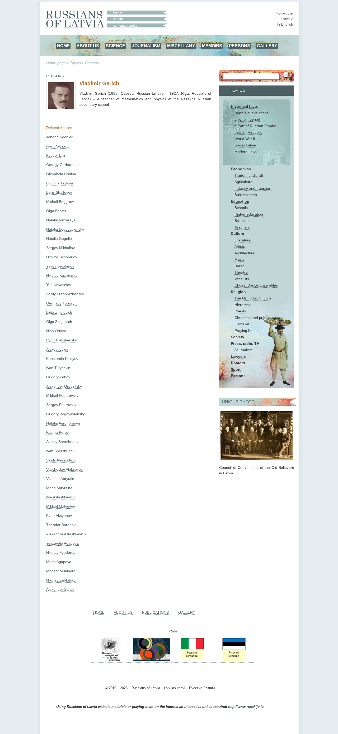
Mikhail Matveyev (60, 506)
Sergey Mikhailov (60, 248)
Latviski (287, 19)
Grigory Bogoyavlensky (65, 414)
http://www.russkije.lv (246, 707)
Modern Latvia (246, 152)
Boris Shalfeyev (59, 192)
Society (237, 337)
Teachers (242, 227)
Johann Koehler (59, 137)
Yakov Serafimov (60, 266)
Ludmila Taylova (59, 183)
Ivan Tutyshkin (58, 368)
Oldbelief (241, 324)
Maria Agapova (58, 562)
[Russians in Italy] (191, 660)
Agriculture (243, 182)
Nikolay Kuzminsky (61, 275)
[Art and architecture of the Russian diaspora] (151, 660)
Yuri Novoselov (58, 285)
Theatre (241, 272)
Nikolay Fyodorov (60, 552)
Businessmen (245, 195)
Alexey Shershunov (62, 442)
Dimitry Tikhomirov (61, 257)
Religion (238, 292)
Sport (236, 369)
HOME (63, 45)
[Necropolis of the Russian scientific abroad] (111, 660)
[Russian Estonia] (233, 660)
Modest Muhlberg (61, 571)
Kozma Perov (57, 432)
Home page (56, 63)
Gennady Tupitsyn (61, 303)
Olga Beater (56, 211)
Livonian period (247, 119)
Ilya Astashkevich (60, 497)
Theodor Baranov (61, 525)
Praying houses (247, 330)
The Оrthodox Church (252, 298)
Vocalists (241, 279)
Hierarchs (242, 305)
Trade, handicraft (248, 175)
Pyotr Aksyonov (59, 515)
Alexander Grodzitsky (64, 386)
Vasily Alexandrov (60, 460)
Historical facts (244, 106)
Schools (241, 208)
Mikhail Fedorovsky (62, 395)
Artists (239, 246)
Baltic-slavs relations (251, 113)
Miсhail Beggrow (60, 201)
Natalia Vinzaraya (61, 220)
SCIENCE (115, 45)
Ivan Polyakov (57, 146)
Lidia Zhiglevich (59, 312)
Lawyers (238, 356)
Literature (242, 240)
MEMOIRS (212, 45)
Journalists (243, 350)
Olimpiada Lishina (61, 174)
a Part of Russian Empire (255, 126)
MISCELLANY (181, 45)
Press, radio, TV (245, 343)
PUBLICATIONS (155, 612)
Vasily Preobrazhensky (65, 294)
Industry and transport (252, 188)
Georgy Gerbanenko (63, 165)
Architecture (244, 253)
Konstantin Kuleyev (62, 358)
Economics (241, 169)
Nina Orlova (56, 331)
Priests (240, 311)
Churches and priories (252, 318)
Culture (237, 233)
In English (285, 24)
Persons (92, 63)
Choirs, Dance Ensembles (256, 285)
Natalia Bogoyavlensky (65, 229)
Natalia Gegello (59, 238)
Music (239, 259)
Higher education (248, 214)
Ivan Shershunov (60, 451)
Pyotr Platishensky (61, 340)
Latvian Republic (248, 132)
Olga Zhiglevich (59, 322)
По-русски (284, 13)
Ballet (239, 266)
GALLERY (267, 45)
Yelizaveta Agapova (62, 543)
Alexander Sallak (60, 589)
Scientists (242, 220)
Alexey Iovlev (57, 349)
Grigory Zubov (58, 377)
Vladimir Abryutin (60, 478)
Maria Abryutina (59, 488)
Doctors (238, 363)
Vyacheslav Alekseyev (64, 469)
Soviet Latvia (245, 145)
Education (240, 201)
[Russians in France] (212, 660)
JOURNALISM (146, 45)
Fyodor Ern (55, 155)
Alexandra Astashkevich (66, 534)
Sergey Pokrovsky (61, 405)
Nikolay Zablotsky (61, 580)
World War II (244, 139)
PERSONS (239, 45)
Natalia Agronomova (63, 423)
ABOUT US (88, 45)
